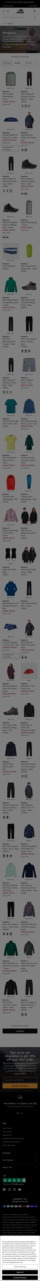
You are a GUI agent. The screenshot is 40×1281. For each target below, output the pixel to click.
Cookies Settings (20, 1267)
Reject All (20, 1272)
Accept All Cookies (20, 1278)
